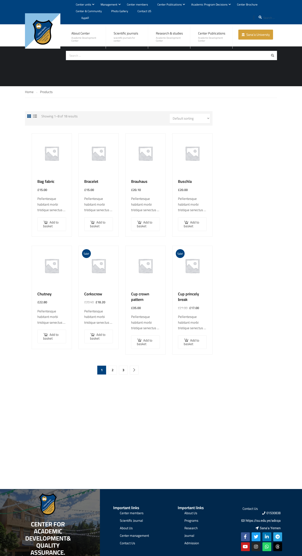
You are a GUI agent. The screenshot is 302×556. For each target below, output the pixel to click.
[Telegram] (277, 536)
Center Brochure (247, 4)
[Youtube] (245, 546)
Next (134, 370)
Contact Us (127, 543)
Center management (134, 535)
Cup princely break (188, 296)
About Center (80, 33)
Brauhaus (139, 181)
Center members (137, 4)
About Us (126, 528)
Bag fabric (45, 181)
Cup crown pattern (140, 296)
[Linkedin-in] (266, 536)
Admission (191, 543)
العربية (85, 17)
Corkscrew (93, 294)
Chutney (44, 294)
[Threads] (277, 546)
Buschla (185, 181)
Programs (191, 520)
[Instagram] (256, 546)
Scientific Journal (131, 520)
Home (29, 92)
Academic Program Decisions (209, 4)
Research (191, 528)
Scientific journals (126, 33)
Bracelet (91, 181)
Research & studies (169, 33)
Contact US (144, 11)
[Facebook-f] (245, 536)
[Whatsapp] (266, 546)
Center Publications (169, 4)
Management (109, 4)
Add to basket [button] (51, 224)
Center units (83, 4)
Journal (189, 535)
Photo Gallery (119, 11)
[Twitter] (256, 536)
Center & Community (89, 11)
